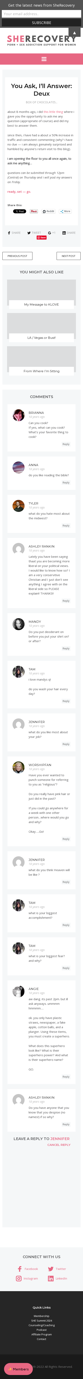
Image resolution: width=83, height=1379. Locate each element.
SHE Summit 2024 (41, 1320)
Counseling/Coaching (42, 1325)
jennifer (60, 1139)
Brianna (36, 413)
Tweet (36, 233)
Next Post (68, 256)
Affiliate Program (41, 1334)
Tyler (33, 503)
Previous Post (17, 256)
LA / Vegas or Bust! (41, 338)
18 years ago (37, 417)
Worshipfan (40, 765)
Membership (41, 1316)
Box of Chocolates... (41, 102)
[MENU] (41, 59)
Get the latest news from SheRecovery (41, 5)
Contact (41, 1339)
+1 (54, 233)
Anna (33, 465)
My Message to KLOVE (41, 304)
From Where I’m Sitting (41, 371)
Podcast (42, 1330)
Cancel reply (59, 1145)
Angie (34, 989)
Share (16, 233)
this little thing (53, 112)
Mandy (35, 622)
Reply (66, 444)
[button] (18, 1369)
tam (32, 669)
